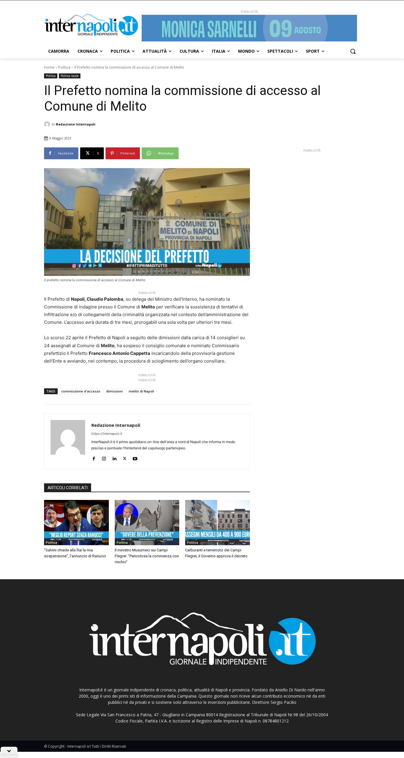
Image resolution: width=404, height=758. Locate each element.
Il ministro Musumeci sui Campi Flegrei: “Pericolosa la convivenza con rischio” (147, 556)
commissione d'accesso (80, 391)
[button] (353, 51)
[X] (124, 457)
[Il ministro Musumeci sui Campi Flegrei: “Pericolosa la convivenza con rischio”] (147, 522)
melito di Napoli (141, 391)
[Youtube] (135, 457)
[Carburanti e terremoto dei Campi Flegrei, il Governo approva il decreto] (217, 522)
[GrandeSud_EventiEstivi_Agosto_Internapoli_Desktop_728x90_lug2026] (249, 28)
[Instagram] (104, 457)
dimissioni (114, 391)
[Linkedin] (114, 457)
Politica (64, 67)
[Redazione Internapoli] (48, 124)
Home (49, 67)
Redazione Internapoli (76, 124)
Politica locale (70, 76)
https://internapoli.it (106, 434)
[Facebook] (93, 457)
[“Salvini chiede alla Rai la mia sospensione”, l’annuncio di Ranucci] (76, 522)
